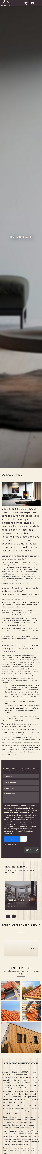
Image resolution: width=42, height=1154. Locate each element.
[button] (39, 3)
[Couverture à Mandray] (10, 990)
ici (11, 833)
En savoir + (12, 906)
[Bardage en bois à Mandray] (21, 1037)
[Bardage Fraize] (21, 494)
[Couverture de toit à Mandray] (31, 990)
